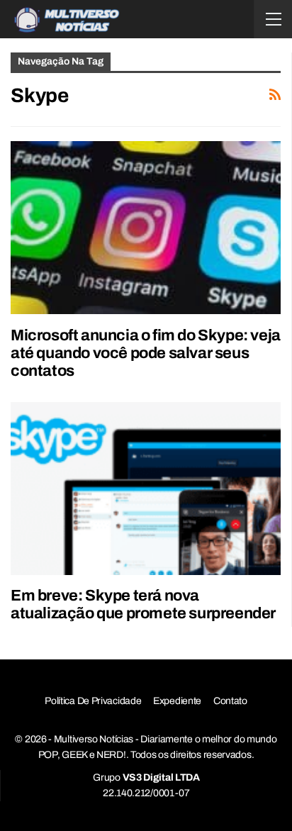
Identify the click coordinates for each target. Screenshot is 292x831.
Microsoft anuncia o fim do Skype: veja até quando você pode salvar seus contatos (146, 353)
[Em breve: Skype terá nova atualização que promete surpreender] (146, 488)
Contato (230, 701)
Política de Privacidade (93, 701)
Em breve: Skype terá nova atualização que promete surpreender (143, 604)
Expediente (177, 701)
